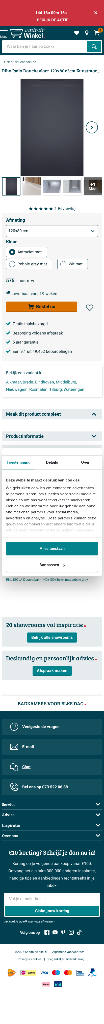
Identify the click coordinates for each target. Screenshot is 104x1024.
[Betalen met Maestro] (56, 972)
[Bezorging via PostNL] (12, 973)
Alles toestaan (52, 548)
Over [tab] (85, 462)
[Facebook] (47, 932)
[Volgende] (92, 127)
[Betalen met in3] (58, 984)
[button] (89, 308)
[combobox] (45, 46)
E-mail (28, 747)
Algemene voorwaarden (68, 952)
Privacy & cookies (30, 959)
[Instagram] (71, 932)
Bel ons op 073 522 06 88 (45, 787)
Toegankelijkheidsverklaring (66, 959)
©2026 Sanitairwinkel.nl (31, 952)
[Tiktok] (79, 932)
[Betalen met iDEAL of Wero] (28, 972)
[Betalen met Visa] (44, 972)
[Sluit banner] (95, 13)
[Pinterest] (63, 932)
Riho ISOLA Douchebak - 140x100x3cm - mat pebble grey (47, 579)
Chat (26, 767)
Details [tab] (52, 462)
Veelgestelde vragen (41, 727)
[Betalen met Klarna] (46, 984)
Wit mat (76, 264)
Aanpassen (49, 565)
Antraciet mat (29, 252)
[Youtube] (55, 932)
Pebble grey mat (32, 264)
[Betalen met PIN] (80, 972)
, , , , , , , (45, 386)
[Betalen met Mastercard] (68, 972)
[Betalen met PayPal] (92, 972)
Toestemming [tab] (19, 462)
